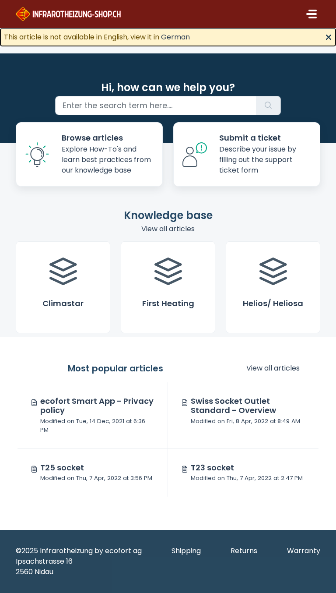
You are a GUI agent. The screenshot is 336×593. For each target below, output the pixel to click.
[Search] (268, 105)
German (175, 37)
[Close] (329, 36)
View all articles (168, 229)
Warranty (303, 551)
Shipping (186, 551)
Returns (244, 551)
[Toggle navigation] (311, 14)
